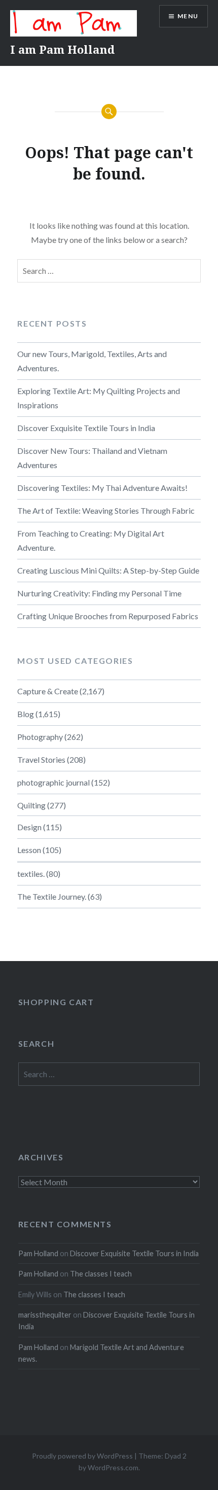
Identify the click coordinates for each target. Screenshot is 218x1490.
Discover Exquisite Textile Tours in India (86, 428)
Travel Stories (41, 759)
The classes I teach (101, 1273)
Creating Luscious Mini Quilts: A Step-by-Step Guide (108, 570)
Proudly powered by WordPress (82, 1455)
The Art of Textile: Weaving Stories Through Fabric (106, 510)
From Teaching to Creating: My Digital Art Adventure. (90, 540)
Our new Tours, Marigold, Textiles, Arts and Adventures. (92, 361)
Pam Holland (38, 1253)
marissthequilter (44, 1314)
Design (29, 827)
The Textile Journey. (51, 896)
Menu (187, 16)
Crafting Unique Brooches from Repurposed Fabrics (107, 616)
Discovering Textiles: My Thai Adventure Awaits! (102, 487)
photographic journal (53, 782)
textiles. (31, 873)
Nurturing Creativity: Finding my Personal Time (99, 593)
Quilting (31, 805)
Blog (25, 714)
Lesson (29, 850)
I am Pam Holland (62, 49)
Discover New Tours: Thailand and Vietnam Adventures (92, 458)
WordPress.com (113, 1467)
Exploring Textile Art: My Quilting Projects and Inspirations (98, 398)
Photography (40, 736)
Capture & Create (47, 691)
